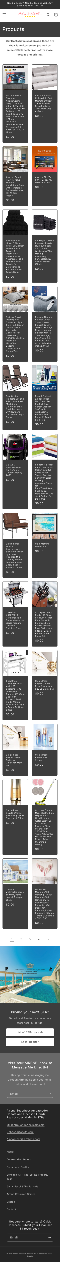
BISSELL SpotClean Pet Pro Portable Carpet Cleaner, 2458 (14, 469)
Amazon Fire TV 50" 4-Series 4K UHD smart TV (43, 180)
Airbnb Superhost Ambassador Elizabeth (28, 1253)
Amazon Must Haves (19, 1159)
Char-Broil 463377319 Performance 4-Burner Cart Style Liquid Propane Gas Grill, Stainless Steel (15, 620)
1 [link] (12, 939)
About (10, 1151)
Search (11, 1201)
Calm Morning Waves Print (42, 545)
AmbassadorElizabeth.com (23, 1139)
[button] (4, 14)
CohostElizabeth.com (20, 1132)
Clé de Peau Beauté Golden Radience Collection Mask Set (14, 760)
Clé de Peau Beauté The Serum (41, 757)
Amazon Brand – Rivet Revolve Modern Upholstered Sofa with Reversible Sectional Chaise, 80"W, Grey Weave (15, 186)
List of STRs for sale (30, 1032)
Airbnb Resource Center (21, 1194)
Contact (11, 1209)
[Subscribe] (49, 1094)
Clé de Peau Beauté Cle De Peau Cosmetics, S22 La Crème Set (44, 685)
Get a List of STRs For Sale (22, 1186)
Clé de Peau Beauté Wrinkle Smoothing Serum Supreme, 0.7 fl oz (15, 814)
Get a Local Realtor (18, 1167)
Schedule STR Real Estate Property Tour (27, 1176)
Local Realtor (30, 1041)
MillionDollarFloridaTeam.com (25, 1124)
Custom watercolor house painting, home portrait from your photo (15, 894)
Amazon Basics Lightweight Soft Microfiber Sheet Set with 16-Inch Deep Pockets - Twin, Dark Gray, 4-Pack (43, 103)
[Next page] (48, 939)
